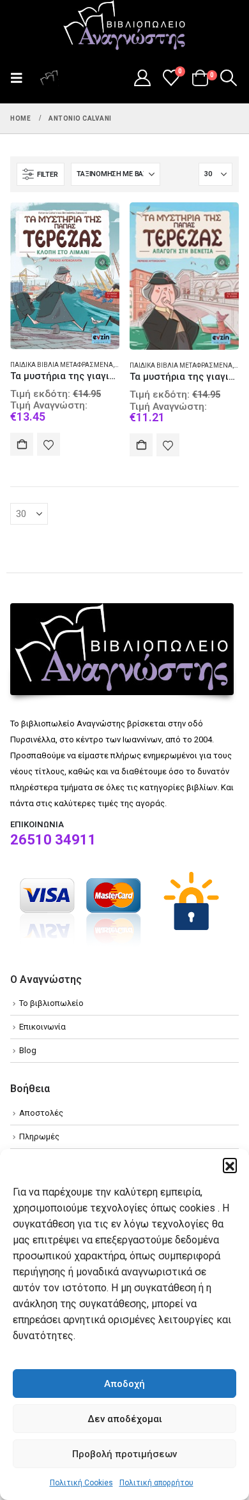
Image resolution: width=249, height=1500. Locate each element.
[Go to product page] (64, 275)
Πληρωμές (39, 1136)
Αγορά (21, 444)
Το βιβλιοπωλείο (51, 1003)
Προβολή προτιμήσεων (124, 1454)
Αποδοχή (124, 1384)
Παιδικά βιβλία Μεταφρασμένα (61, 364)
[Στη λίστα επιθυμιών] (48, 444)
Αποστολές (41, 1113)
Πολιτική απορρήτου (156, 1482)
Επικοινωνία (42, 1026)
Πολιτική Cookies (81, 1482)
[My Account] (142, 78)
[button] (229, 1165)
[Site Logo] (124, 26)
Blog (27, 1050)
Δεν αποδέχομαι (124, 1419)
